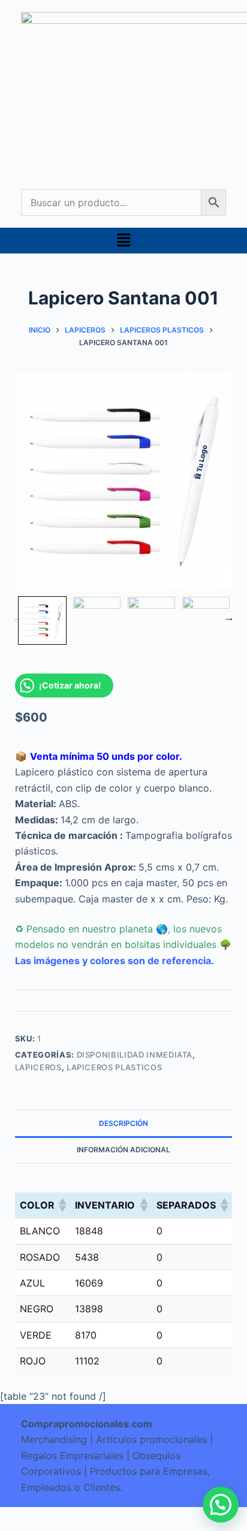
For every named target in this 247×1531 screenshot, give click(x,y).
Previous (17, 617)
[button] (123, 240)
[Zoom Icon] (124, 481)
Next (229, 617)
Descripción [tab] (123, 1123)
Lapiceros (38, 1067)
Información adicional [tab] (123, 1149)
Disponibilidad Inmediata (135, 1054)
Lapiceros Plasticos (114, 1067)
